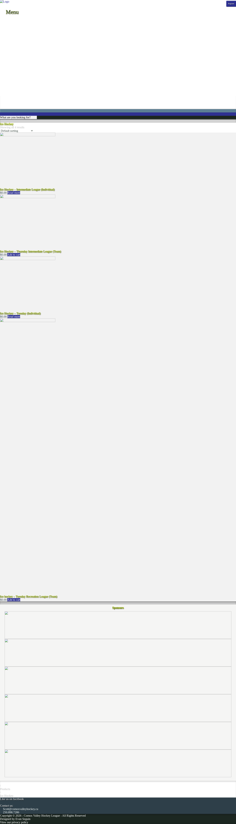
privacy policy (20, 822)
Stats (3, 30)
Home (3, 20)
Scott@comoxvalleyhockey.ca (20, 809)
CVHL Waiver (8, 53)
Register (231, 4)
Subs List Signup (10, 93)
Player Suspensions (11, 69)
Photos (4, 39)
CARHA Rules (9, 79)
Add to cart (13, 254)
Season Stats (7, 33)
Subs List (5, 89)
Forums (4, 59)
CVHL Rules (7, 83)
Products (5, 789)
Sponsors (5, 43)
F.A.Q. (4, 56)
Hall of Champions (11, 63)
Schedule (5, 23)
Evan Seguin (22, 818)
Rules (3, 76)
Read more (13, 192)
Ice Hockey (6, 795)
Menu (11, 12)
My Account (7, 99)
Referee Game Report (12, 73)
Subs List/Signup (10, 86)
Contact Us (6, 49)
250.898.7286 (10, 812)
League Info (7, 46)
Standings (5, 26)
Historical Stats (9, 36)
